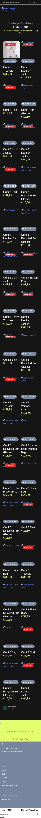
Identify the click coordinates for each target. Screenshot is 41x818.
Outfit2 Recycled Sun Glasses (29, 195)
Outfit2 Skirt (10, 192)
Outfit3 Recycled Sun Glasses (29, 238)
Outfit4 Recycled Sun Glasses (29, 363)
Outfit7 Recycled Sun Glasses (11, 531)
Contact (4, 781)
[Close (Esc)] (7, 814)
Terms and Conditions (9, 796)
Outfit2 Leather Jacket (25, 153)
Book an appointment (9, 785)
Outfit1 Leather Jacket (25, 71)
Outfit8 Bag (9, 652)
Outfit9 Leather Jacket (25, 692)
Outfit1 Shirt (10, 109)
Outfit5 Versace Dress (26, 406)
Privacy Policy (7, 799)
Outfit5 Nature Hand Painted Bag (29, 449)
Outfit (3, 774)
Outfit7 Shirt (28, 527)
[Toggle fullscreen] (3, 814)
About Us (5, 778)
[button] (32, 2)
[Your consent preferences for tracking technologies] (37, 814)
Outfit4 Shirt (10, 359)
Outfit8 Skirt (28, 652)
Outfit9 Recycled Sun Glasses (11, 692)
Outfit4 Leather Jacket (25, 320)
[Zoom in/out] (1, 814)
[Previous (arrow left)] (1, 817)
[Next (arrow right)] (3, 817)
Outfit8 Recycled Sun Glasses (11, 613)
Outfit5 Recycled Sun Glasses (11, 449)
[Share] (5, 814)
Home (4, 770)
